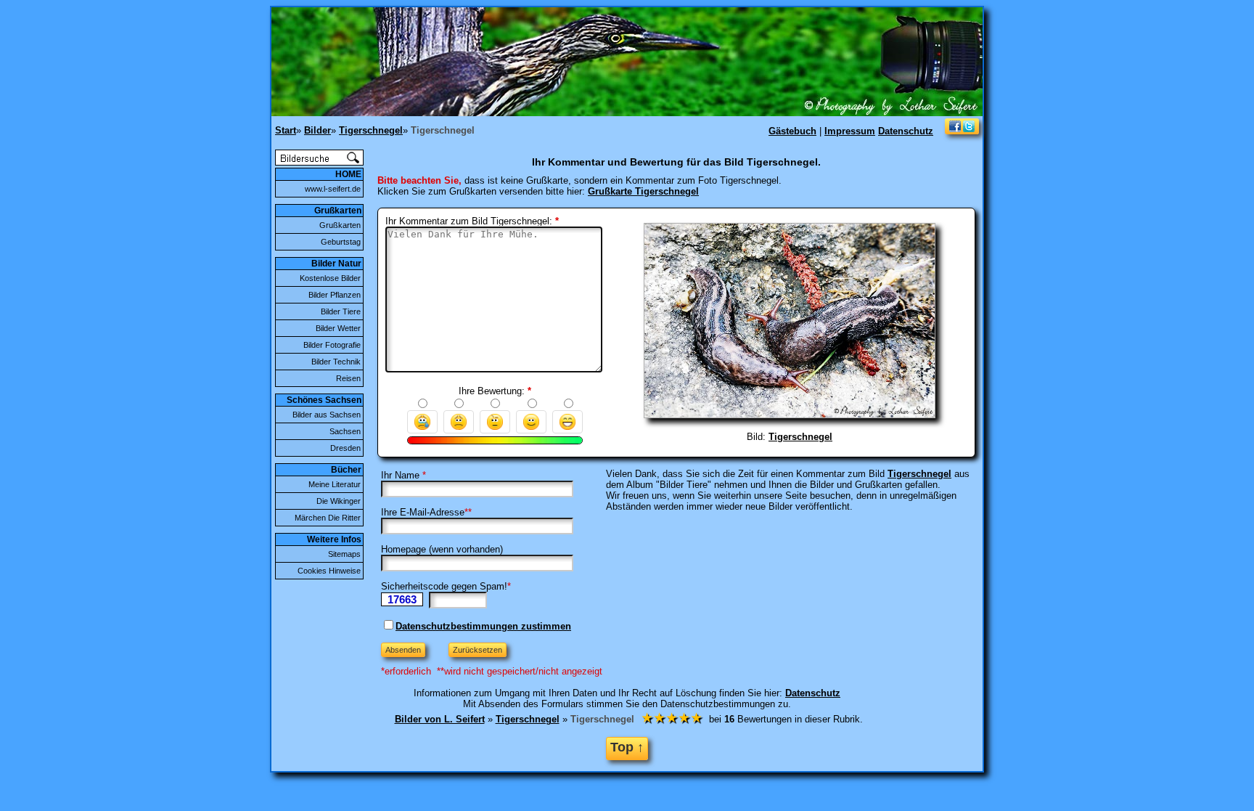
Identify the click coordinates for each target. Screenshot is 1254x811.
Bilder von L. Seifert (440, 719)
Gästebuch (792, 131)
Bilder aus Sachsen (326, 414)
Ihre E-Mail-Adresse (422, 512)
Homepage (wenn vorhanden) (442, 549)
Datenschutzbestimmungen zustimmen (483, 626)
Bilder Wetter (338, 328)
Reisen (348, 378)
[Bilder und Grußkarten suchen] (319, 162)
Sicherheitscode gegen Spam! (444, 586)
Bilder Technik (336, 361)
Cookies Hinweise (329, 570)
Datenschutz (905, 131)
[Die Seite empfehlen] (962, 131)
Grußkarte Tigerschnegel (643, 191)
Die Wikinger (338, 501)
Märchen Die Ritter (328, 517)
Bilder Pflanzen (334, 294)
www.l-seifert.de (333, 188)
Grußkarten (340, 225)
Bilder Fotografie (332, 345)
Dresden (345, 448)
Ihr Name (400, 475)
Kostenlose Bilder (330, 278)
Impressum (849, 131)
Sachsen (345, 431)
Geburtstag (341, 241)
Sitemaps (344, 554)
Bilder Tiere (341, 311)
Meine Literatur (334, 484)
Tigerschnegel (800, 436)
